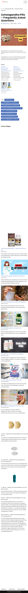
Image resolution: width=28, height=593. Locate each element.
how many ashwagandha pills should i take (12, 108)
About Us (3, 589)
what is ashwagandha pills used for (10, 119)
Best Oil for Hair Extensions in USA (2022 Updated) (13, 302)
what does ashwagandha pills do (9, 116)
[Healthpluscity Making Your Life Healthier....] (5, 2)
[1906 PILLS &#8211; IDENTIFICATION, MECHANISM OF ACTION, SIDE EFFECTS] (7, 73)
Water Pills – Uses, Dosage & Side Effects (6, 89)
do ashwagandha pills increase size (10, 102)
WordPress (18, 591)
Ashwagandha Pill (9, 99)
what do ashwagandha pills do (9, 113)
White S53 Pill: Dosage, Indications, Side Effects (13, 276)
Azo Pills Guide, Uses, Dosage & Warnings (11, 380)
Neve (8, 591)
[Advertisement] (14, 182)
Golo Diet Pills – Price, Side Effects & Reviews (12, 354)
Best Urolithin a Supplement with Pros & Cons (12, 406)
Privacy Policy (21, 589)
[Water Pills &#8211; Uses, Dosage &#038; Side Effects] (6, 85)
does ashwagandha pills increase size (10, 105)
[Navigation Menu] (25, 2)
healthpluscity (5, 23)
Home (2, 8)
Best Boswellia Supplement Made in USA (11, 328)
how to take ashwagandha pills (9, 111)
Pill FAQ (19, 23)
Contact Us (12, 589)
